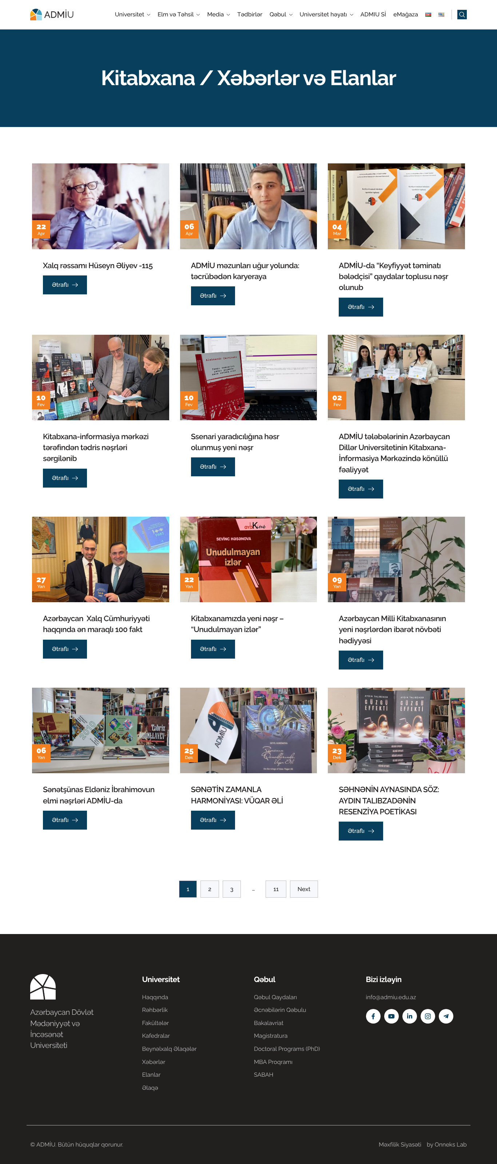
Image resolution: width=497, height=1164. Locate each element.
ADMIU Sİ (373, 14)
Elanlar (151, 1074)
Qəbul (278, 14)
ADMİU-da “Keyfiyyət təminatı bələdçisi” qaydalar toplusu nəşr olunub (393, 276)
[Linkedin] (409, 1016)
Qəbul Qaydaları (275, 997)
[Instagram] (428, 1016)
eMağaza (405, 14)
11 (275, 889)
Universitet (129, 14)
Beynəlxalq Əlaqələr (169, 1048)
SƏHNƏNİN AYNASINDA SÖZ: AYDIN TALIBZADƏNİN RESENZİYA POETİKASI (389, 800)
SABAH (263, 1074)
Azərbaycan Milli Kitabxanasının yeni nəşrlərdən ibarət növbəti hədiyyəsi (392, 629)
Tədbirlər (249, 14)
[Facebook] (373, 1016)
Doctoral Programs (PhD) (287, 1048)
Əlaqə (150, 1087)
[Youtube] (391, 1016)
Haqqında (155, 997)
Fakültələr (155, 1023)
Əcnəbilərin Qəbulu (280, 1009)
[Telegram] (446, 1016)
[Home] (52, 14)
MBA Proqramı (273, 1061)
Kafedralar (156, 1035)
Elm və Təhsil (176, 14)
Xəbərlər (154, 1061)
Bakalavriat (268, 1023)
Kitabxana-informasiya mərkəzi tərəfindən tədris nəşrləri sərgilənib (95, 447)
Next (304, 889)
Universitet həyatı (323, 14)
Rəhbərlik (155, 1009)
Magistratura (271, 1035)
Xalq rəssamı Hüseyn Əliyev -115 (97, 265)
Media (215, 14)
